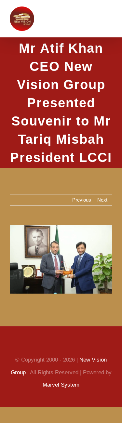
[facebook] (37, 342)
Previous (80, 200)
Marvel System (65, 385)
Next (101, 200)
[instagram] (84, 342)
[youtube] (49, 342)
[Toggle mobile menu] (108, 18)
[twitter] (72, 342)
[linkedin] (61, 342)
